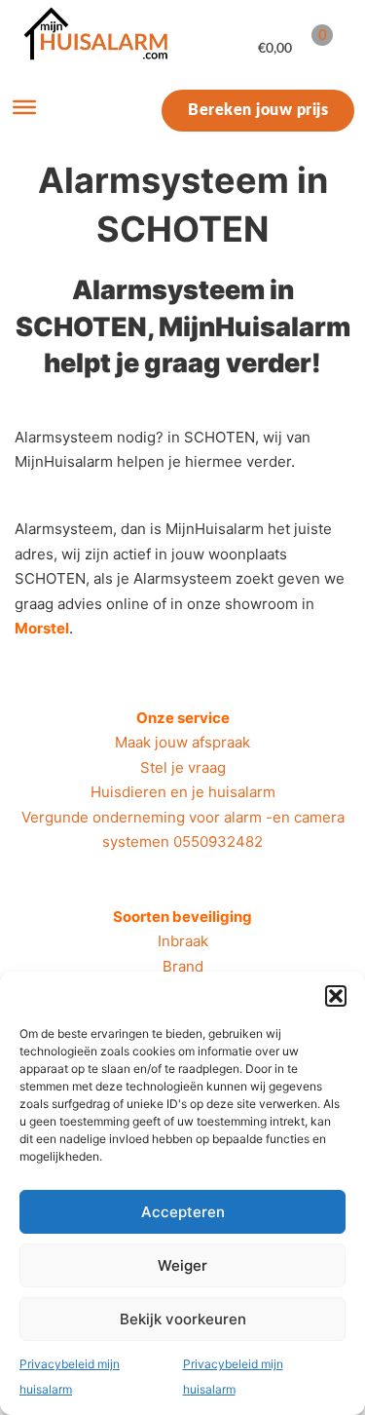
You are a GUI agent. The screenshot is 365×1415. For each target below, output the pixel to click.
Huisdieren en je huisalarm (183, 792)
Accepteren (183, 1212)
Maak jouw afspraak (182, 742)
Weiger (182, 1265)
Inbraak (183, 941)
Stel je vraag (183, 767)
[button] (336, 996)
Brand (183, 966)
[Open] (24, 107)
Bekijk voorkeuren (183, 1319)
